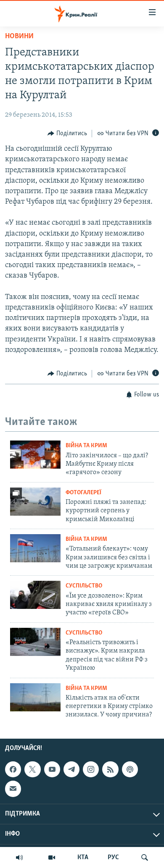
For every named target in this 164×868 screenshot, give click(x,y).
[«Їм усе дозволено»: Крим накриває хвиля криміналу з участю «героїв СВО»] (35, 595)
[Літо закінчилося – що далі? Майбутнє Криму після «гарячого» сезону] (35, 455)
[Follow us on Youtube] (52, 769)
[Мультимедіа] (51, 857)
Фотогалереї (83, 493)
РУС (113, 857)
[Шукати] (144, 857)
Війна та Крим (86, 446)
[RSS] (110, 769)
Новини (19, 36)
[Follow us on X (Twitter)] (32, 769)
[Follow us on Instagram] (91, 769)
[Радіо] (19, 857)
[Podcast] (130, 769)
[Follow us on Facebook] (13, 769)
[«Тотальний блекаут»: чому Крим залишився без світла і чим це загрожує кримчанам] (35, 548)
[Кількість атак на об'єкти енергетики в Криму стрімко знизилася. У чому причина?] (35, 697)
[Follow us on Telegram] (71, 769)
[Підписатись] (13, 789)
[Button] (67, 133)
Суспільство (84, 586)
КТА (82, 857)
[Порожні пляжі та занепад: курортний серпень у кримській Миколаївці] (35, 502)
